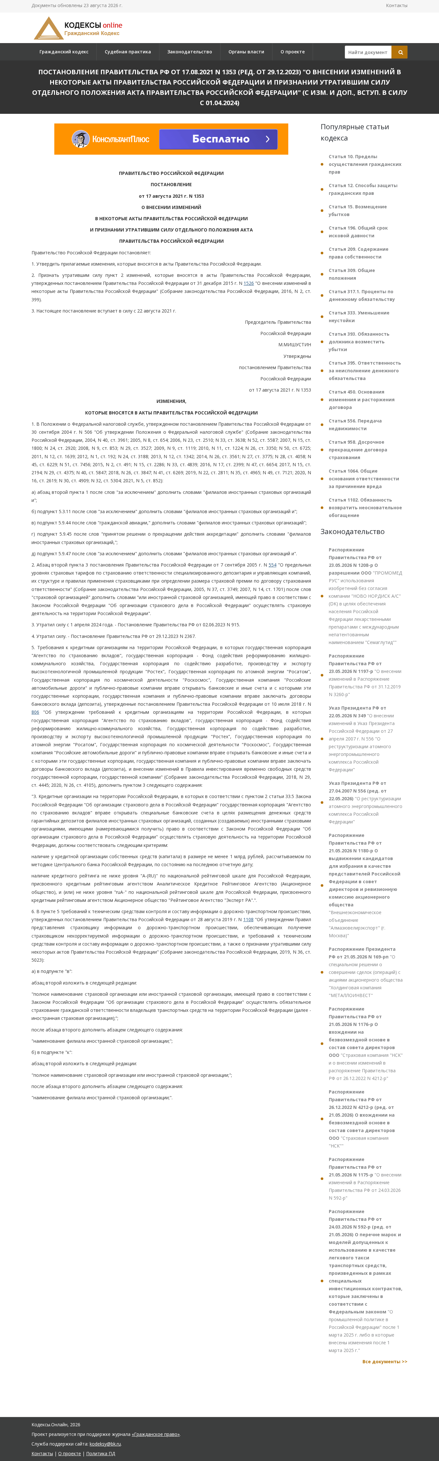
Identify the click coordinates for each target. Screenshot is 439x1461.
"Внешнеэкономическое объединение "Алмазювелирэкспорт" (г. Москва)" (364, 885)
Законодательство (189, 52)
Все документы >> (385, 1361)
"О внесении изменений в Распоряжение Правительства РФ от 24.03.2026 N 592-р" (365, 1178)
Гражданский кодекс (64, 52)
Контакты (397, 5)
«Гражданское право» (156, 1434)
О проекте (293, 52)
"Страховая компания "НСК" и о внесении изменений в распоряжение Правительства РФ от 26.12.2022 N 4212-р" (366, 1043)
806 (35, 712)
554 (272, 565)
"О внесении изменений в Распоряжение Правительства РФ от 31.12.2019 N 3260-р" (365, 675)
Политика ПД (100, 1453)
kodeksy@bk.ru (105, 1444)
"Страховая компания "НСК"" (362, 1119)
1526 (249, 283)
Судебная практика (128, 52)
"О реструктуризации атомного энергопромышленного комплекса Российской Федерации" (365, 802)
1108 (248, 919)
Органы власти (246, 52)
